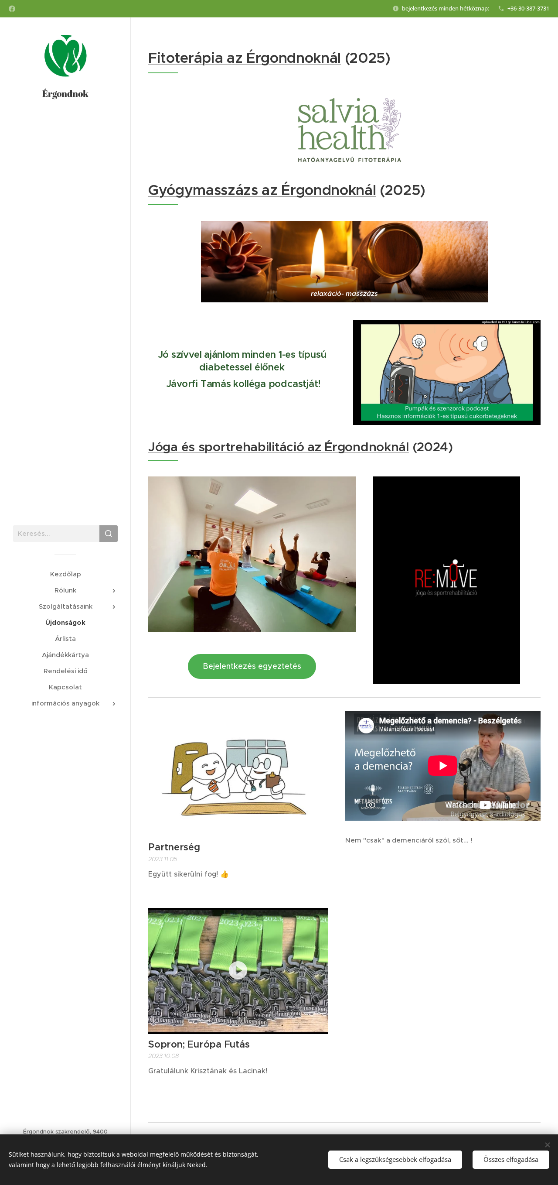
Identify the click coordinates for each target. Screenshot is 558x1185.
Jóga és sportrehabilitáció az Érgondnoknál (278, 447)
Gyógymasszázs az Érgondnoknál (262, 190)
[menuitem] (65, 574)
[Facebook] (12, 8)
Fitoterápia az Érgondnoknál (244, 58)
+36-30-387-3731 (528, 8)
